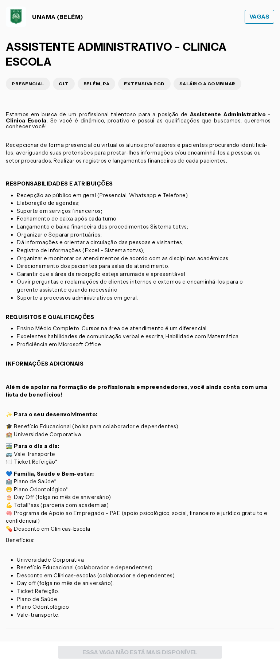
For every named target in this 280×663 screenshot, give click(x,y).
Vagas (259, 16)
